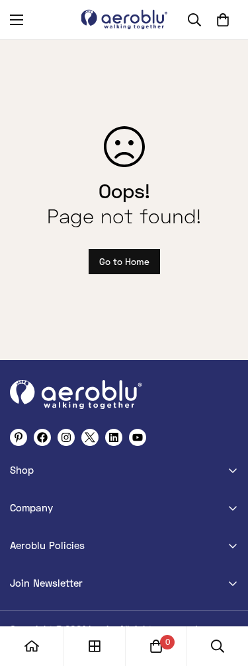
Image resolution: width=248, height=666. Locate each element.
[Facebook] (42, 437)
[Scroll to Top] (224, 596)
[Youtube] (137, 437)
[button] (223, 20)
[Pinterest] (18, 437)
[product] (32, 646)
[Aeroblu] (124, 19)
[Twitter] (90, 437)
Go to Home (124, 261)
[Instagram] (66, 437)
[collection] (94, 646)
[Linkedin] (113, 437)
